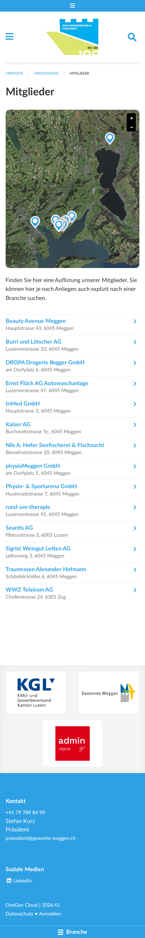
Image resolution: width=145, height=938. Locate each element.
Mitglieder (79, 73)
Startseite (14, 73)
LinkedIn (22, 880)
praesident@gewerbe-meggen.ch (41, 838)
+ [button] (131, 118)
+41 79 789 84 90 (25, 812)
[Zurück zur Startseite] (72, 37)
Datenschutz (19, 914)
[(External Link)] (36, 692)
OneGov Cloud (22, 905)
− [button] (131, 127)
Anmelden (50, 914)
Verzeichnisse (46, 73)
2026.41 (51, 905)
